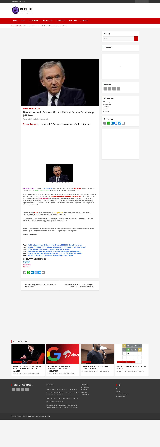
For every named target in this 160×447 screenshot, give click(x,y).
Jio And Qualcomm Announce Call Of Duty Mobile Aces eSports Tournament (54, 251)
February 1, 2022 (18, 373)
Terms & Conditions (122, 394)
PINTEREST (26, 266)
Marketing (73, 21)
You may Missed (20, 341)
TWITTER (26, 263)
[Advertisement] (60, 45)
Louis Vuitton (47, 188)
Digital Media (34, 21)
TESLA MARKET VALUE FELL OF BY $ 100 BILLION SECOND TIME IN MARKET (28, 368)
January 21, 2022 (122, 371)
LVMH (36, 213)
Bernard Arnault (30, 124)
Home (15, 21)
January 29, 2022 (53, 373)
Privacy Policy (120, 396)
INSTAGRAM (27, 265)
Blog (23, 21)
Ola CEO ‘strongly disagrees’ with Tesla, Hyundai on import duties (40, 286)
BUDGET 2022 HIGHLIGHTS (54, 402)
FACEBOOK (26, 261)
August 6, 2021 (27, 119)
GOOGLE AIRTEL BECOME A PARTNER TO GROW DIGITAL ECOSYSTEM (59, 368)
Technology (47, 21)
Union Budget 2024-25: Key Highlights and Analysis (61, 389)
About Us (119, 391)
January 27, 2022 (87, 371)
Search (136, 38)
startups (84, 21)
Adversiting (60, 21)
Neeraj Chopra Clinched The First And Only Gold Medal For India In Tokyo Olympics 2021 (79, 286)
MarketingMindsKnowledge (41, 119)
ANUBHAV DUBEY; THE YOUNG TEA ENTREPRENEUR (62, 398)
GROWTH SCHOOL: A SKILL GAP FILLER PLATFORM (95, 367)
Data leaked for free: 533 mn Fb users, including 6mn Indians (48, 249)
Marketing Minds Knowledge (31, 416)
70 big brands (58, 213)
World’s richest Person (42, 190)
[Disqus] (60, 316)
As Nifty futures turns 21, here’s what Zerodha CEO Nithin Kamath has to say (55, 245)
